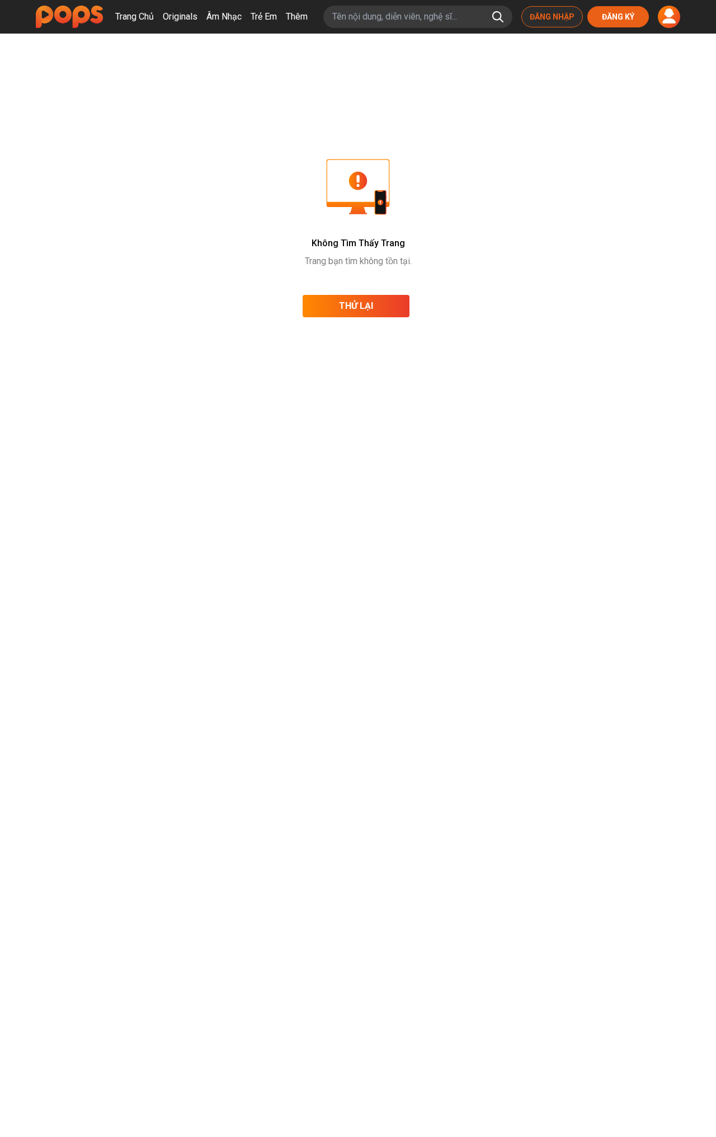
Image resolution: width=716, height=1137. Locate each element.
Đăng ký (618, 16)
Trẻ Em (264, 16)
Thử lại (356, 305)
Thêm (297, 16)
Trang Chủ (134, 16)
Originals (180, 16)
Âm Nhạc (224, 16)
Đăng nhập (552, 16)
